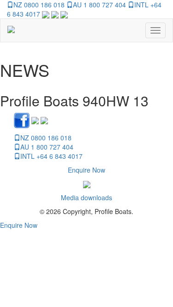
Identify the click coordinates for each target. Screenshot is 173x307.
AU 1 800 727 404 (99, 4)
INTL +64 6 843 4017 (51, 156)
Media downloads (86, 197)
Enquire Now (86, 169)
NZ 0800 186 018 (39, 4)
